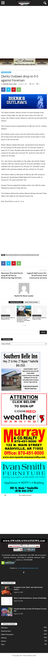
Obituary (4, 638)
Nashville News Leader (10, 84)
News (3, 644)
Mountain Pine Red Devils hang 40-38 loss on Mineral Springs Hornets (12, 275)
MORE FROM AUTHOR (31, 302)
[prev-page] (23, 325)
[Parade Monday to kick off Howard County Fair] (6, 612)
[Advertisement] (24, 31)
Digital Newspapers (7, 634)
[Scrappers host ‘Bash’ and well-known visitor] (6, 590)
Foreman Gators (21, 255)
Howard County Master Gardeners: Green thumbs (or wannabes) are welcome (23, 319)
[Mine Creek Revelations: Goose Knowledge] (6, 601)
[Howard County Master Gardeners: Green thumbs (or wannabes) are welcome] (24, 311)
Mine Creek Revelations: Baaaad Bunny (8, 318)
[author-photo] (24, 288)
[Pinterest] (13, 89)
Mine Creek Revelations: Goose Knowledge (30, 598)
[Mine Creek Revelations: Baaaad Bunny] (8, 311)
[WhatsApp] (19, 89)
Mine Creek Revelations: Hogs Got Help (39, 318)
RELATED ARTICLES (16, 302)
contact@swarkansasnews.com (28, 568)
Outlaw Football (33, 255)
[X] (8, 89)
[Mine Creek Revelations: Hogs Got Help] (39, 311)
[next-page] (25, 325)
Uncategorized (10, 70)
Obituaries (4, 628)
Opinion (3, 641)
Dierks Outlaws (11, 255)
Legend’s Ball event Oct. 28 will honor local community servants (37, 275)
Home (2, 70)
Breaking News (6, 631)
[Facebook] (3, 89)
